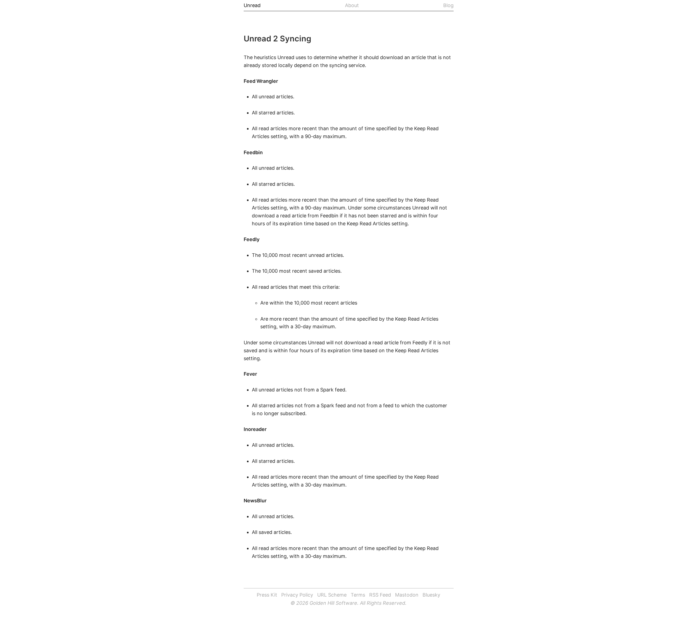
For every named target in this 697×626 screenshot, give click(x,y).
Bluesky (431, 595)
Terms (358, 595)
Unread (252, 5)
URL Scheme (332, 595)
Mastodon (406, 595)
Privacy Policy (297, 595)
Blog (448, 5)
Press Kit (267, 595)
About (352, 5)
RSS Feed (380, 595)
